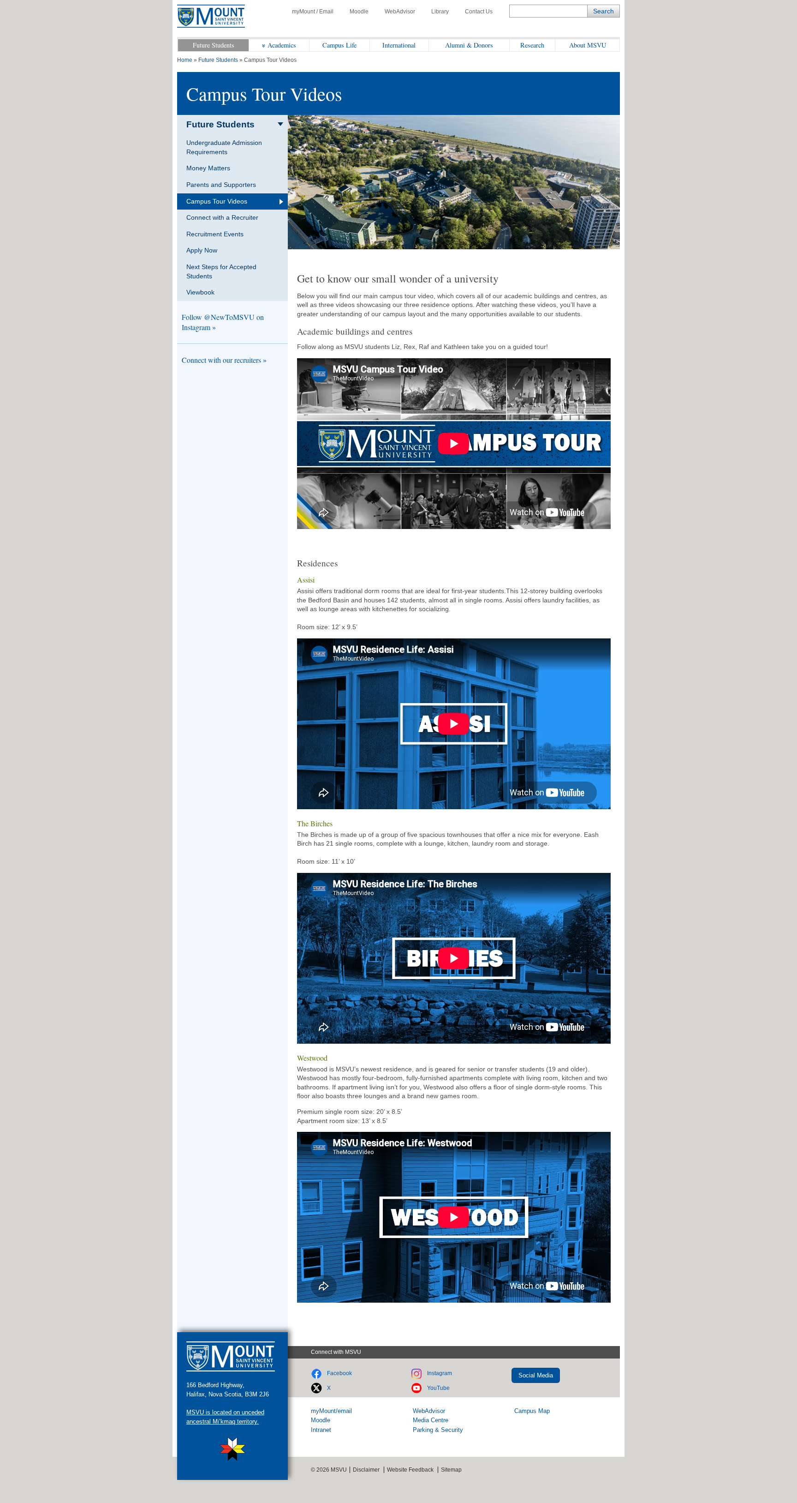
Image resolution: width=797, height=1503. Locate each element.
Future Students (213, 45)
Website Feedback (410, 1470)
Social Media (535, 1375)
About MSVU (587, 45)
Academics (282, 45)
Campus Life (339, 45)
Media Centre (430, 1420)
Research (532, 45)
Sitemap (451, 1470)
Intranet (321, 1429)
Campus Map (532, 1410)
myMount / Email (312, 11)
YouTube (438, 1388)
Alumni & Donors (469, 45)
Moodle (359, 11)
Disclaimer (366, 1470)
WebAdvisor (400, 11)
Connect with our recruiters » (224, 360)
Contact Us (479, 11)
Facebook (339, 1373)
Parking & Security (438, 1429)
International (399, 45)
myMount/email (331, 1410)
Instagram (439, 1373)
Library (440, 11)
